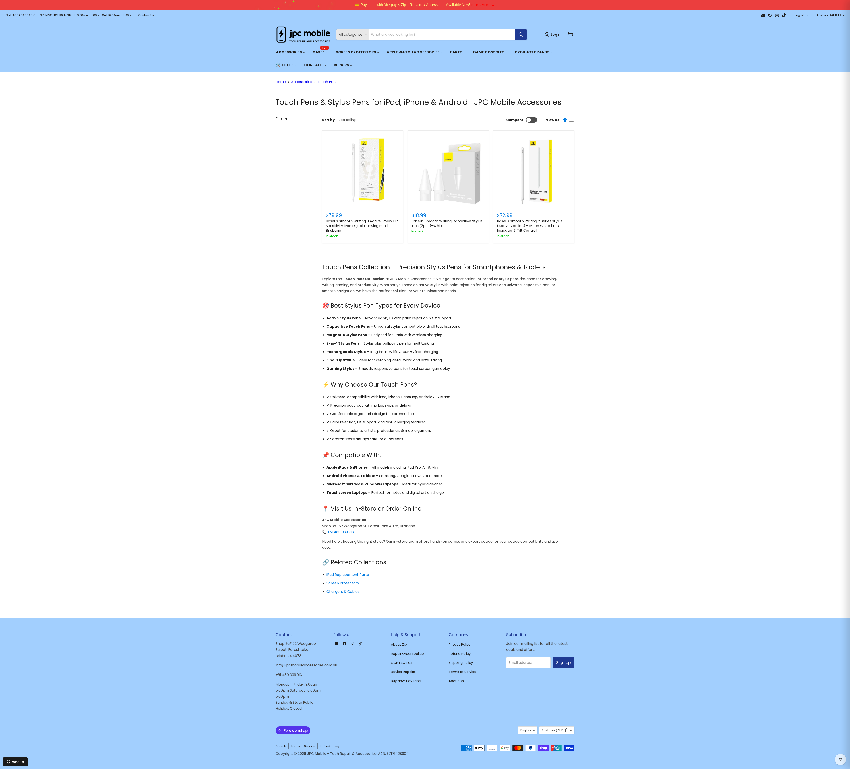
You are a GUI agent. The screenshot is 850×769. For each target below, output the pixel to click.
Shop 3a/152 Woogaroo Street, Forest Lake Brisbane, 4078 (296, 649)
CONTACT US (401, 662)
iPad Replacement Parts (347, 574)
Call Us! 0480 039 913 (20, 15)
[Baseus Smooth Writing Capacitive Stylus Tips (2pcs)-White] (448, 171)
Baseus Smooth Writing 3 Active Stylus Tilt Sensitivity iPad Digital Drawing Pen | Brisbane (362, 226)
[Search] (521, 34)
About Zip (399, 644)
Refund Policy (460, 653)
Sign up (563, 662)
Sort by (328, 120)
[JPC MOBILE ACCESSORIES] (303, 34)
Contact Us (146, 15)
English (800, 15)
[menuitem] (290, 52)
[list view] (571, 120)
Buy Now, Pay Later (406, 680)
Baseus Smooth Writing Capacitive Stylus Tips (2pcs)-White (446, 223)
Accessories (301, 81)
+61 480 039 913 (340, 532)
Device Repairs (403, 671)
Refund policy (329, 746)
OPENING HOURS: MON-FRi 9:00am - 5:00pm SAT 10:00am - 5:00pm (87, 15)
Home (281, 81)
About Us (456, 680)
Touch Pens (327, 81)
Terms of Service (462, 671)
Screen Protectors (342, 583)
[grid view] (565, 120)
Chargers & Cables (342, 591)
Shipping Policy (461, 662)
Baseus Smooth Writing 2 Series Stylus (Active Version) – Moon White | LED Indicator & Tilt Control (529, 226)
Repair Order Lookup (407, 653)
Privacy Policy (459, 644)
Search (281, 746)
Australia (829, 15)
